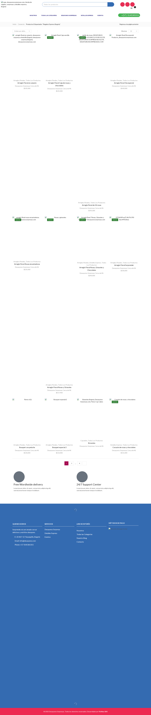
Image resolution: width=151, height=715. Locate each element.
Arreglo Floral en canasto (26, 83)
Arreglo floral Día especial (124, 83)
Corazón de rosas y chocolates (124, 447)
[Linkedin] (132, 4)
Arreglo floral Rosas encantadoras (27, 264)
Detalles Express (87, 15)
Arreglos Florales (19, 80)
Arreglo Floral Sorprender (124, 265)
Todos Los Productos (33, 80)
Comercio (21, 24)
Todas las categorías (49, 15)
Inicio (14, 24)
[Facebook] (122, 4)
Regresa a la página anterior (129, 24)
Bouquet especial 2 (59, 447)
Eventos (100, 15)
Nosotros (33, 15)
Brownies (91, 443)
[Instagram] (127, 4)
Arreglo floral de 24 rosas (91, 205)
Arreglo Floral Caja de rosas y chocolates (59, 84)
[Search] (110, 4)
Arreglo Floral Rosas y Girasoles (59, 387)
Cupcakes (83, 440)
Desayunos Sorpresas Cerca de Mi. (27, 86)
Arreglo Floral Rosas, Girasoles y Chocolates (91, 268)
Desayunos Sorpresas (68, 15)
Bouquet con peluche (27, 447)
